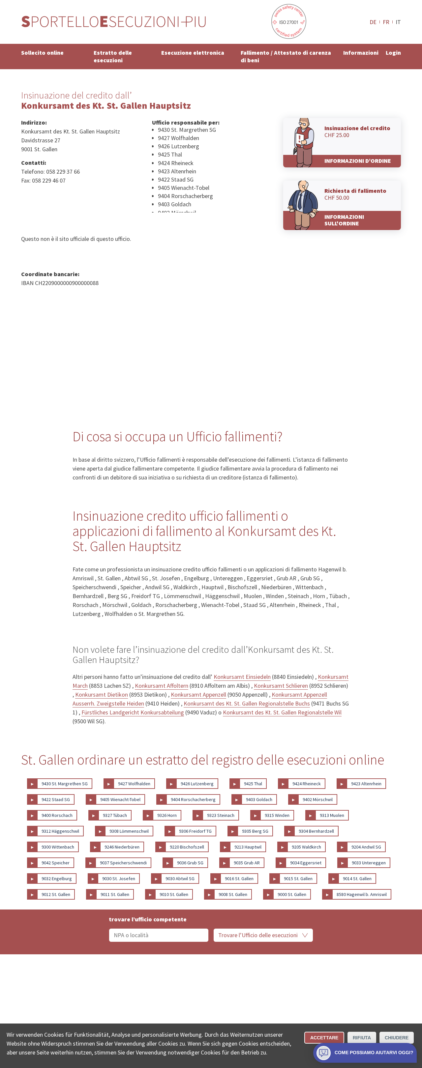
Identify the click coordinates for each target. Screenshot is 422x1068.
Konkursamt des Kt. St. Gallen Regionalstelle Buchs (247, 703)
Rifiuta (362, 1037)
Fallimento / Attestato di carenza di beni (286, 56)
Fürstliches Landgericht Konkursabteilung (132, 712)
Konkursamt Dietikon (101, 694)
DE (373, 21)
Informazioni (360, 52)
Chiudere (396, 1037)
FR (386, 21)
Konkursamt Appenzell (198, 694)
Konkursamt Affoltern (161, 685)
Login (393, 52)
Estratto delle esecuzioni (113, 56)
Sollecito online (42, 52)
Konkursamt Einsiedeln (242, 676)
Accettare (324, 1037)
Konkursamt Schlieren (281, 685)
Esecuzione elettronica (192, 52)
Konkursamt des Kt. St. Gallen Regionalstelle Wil (282, 712)
